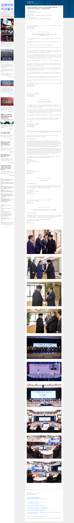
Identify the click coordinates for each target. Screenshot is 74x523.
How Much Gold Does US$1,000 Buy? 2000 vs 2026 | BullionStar (6, 212)
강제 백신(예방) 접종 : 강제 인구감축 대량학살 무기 (35, 505)
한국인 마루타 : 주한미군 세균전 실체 (33, 503)
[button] (60, 7)
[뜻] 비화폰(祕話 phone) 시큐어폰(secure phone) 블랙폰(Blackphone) (6, 155)
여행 (7, 224)
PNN (1, 207)
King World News (3, 217)
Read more (12, 139)
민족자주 (2, 178)
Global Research (3, 204)
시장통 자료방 (30, 2)
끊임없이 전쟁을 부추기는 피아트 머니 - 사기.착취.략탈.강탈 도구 (37, 507)
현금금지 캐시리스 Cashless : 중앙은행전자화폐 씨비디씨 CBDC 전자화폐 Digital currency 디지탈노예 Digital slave (6, 143)
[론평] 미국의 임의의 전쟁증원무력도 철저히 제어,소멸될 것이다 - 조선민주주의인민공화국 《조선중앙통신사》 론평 (7, 187)
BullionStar (2, 210)
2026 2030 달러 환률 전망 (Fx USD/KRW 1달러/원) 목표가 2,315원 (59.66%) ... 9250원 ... (7, 183)
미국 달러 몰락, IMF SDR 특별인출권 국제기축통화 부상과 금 (37, 510)
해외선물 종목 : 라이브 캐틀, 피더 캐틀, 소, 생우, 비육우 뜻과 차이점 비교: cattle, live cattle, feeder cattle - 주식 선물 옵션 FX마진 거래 (6, 167)
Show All (2, 220)
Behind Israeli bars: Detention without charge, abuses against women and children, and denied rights (6, 215)
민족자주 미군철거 (7, 7)
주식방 (2, 181)
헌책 (5, 224)
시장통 (2, 185)
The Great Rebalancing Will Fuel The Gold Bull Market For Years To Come (7, 218)
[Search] (62, 2)
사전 (3, 224)
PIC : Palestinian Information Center (6, 213)
